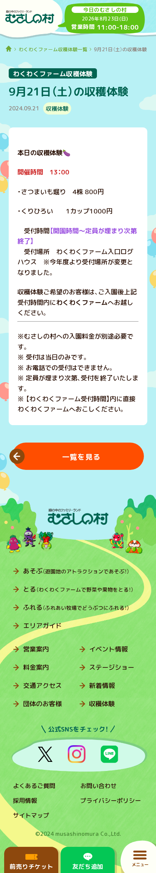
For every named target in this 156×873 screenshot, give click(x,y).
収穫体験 (102, 703)
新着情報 (102, 685)
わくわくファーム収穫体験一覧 (53, 49)
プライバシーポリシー (110, 800)
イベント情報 (108, 649)
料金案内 (36, 667)
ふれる (76, 607)
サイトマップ (31, 815)
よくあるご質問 (34, 786)
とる (78, 589)
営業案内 (36, 649)
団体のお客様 (42, 703)
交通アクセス (42, 685)
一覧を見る (81, 457)
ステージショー (111, 667)
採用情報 (25, 800)
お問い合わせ (98, 786)
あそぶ (76, 571)
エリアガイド (42, 625)
